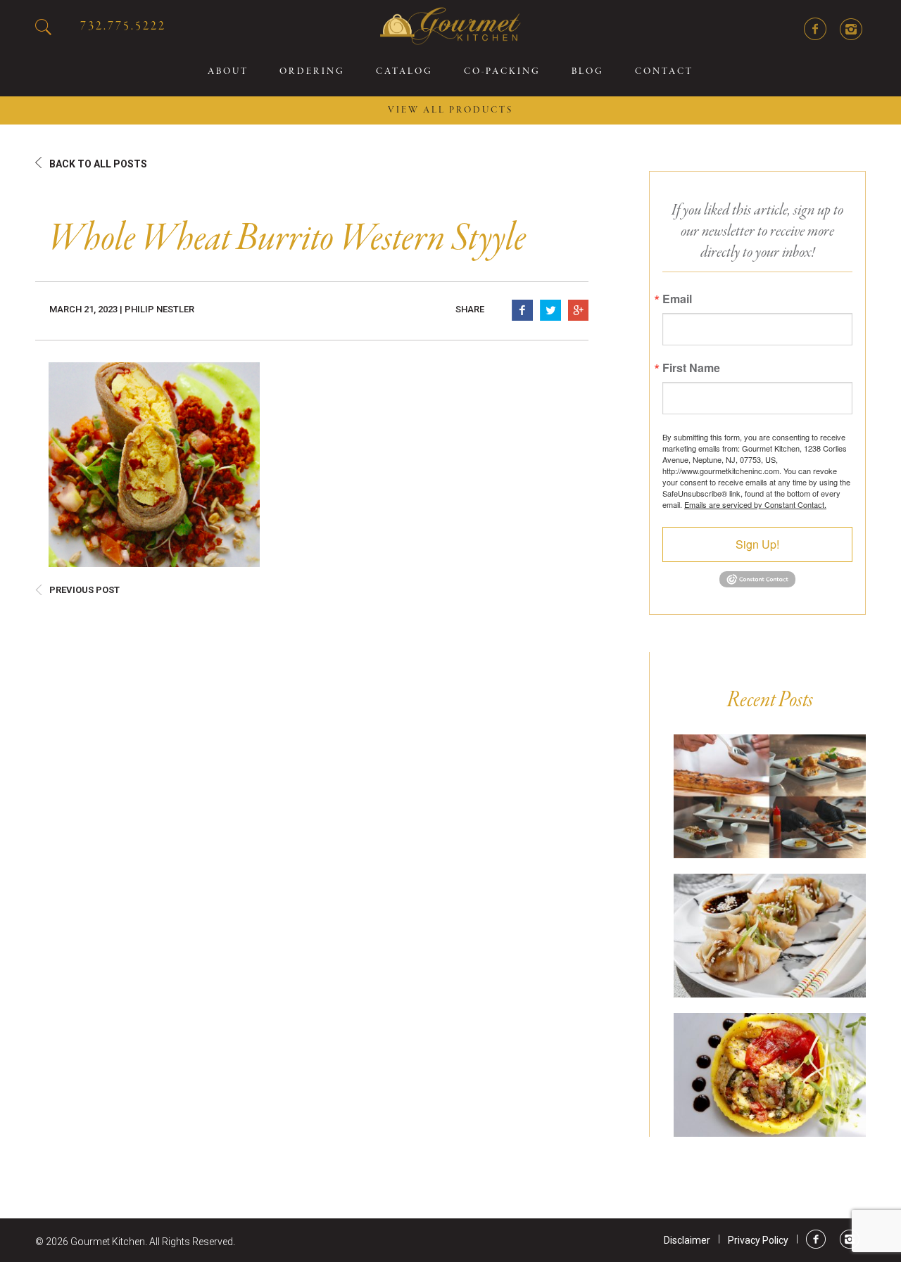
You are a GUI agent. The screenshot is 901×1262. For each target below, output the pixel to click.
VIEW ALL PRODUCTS (450, 110)
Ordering (312, 72)
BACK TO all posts (98, 164)
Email (677, 299)
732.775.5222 (123, 26)
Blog (588, 72)
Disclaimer (687, 1240)
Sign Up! (757, 544)
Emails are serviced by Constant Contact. (755, 504)
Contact (664, 72)
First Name (691, 368)
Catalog (404, 72)
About (228, 72)
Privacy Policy (758, 1240)
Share (469, 309)
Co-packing (502, 72)
